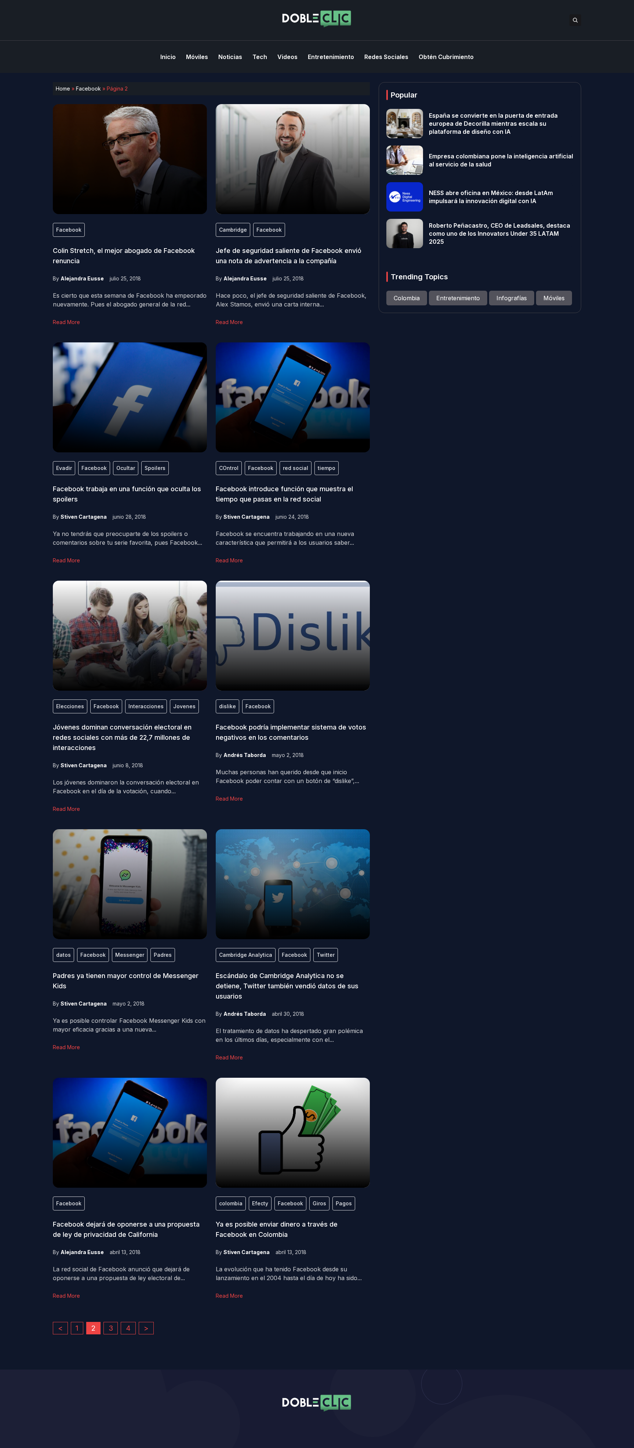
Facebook (88, 88)
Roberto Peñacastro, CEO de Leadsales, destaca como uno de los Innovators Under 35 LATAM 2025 (499, 233)
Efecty (260, 1203)
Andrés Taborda (244, 755)
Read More (66, 322)
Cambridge (233, 230)
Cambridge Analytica (245, 955)
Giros (319, 1203)
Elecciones (70, 706)
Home (63, 88)
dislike (227, 706)
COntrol (228, 468)
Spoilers (155, 468)
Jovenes (184, 706)
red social (295, 468)
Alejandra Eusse (82, 278)
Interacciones (146, 706)
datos (63, 955)
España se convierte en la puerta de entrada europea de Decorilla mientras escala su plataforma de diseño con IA (493, 123)
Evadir (64, 468)
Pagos (344, 1203)
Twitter (326, 955)
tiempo (326, 468)
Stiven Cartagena (84, 517)
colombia (231, 1203)
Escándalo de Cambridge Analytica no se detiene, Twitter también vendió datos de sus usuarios (287, 986)
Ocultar (125, 468)
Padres (163, 955)
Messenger (129, 955)
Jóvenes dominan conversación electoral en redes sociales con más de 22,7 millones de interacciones (122, 737)
